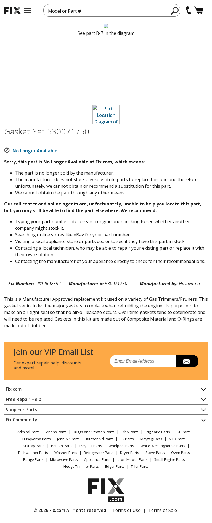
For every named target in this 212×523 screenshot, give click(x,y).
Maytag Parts (151, 438)
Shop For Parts (21, 409)
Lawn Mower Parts (132, 459)
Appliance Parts (97, 459)
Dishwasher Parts (33, 452)
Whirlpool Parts (121, 445)
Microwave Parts (64, 459)
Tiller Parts (140, 466)
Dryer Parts (129, 452)
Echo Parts (130, 431)
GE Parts (183, 431)
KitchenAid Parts (99, 438)
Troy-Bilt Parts (90, 445)
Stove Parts (155, 452)
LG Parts (127, 438)
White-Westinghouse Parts (163, 445)
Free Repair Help (23, 399)
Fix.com (14, 389)
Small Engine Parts (169, 459)
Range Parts (33, 459)
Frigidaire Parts (157, 431)
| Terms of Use (125, 510)
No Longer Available (34, 151)
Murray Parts (34, 445)
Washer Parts (65, 452)
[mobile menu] (27, 10)
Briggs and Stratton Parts (94, 431)
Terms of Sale (162, 510)
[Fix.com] (12, 10)
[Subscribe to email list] (187, 361)
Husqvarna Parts (36, 438)
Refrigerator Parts (99, 452)
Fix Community (21, 420)
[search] (174, 11)
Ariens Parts (56, 431)
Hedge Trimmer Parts (81, 466)
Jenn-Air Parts (68, 438)
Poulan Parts (62, 445)
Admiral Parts (28, 431)
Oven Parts (180, 452)
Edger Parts (114, 466)
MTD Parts (177, 438)
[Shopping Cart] (198, 10)
